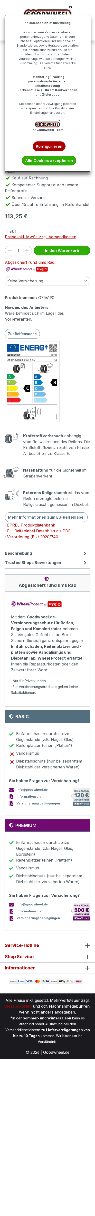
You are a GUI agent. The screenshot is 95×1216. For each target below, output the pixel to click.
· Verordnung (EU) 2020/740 (31, 536)
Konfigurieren (49, 146)
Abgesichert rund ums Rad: (30, 262)
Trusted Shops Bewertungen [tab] (33, 562)
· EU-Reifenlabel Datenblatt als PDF (38, 530)
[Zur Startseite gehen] (47, 13)
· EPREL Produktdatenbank (30, 525)
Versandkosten (18, 1006)
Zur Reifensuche (22, 334)
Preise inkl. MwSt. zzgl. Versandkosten (40, 236)
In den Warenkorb (62, 250)
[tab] (46, 553)
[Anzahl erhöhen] (27, 250)
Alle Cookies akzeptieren (49, 160)
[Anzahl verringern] (10, 250)
